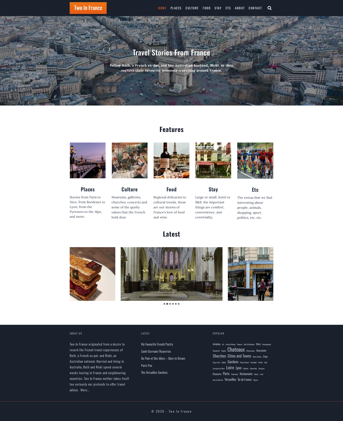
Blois (258, 344)
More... (85, 390)
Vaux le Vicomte (218, 379)
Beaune (239, 344)
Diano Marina (257, 356)
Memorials (253, 368)
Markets (245, 368)
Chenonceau (250, 350)
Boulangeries (266, 344)
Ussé (261, 374)
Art (223, 344)
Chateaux (236, 349)
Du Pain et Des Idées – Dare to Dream (163, 358)
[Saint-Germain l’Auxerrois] (171, 274)
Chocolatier (261, 350)
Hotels (260, 362)
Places (176, 8)
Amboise (216, 344)
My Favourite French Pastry (157, 344)
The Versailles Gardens (154, 372)
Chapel (223, 350)
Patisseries (234, 374)
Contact (255, 8)
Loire (230, 367)
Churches (219, 355)
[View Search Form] (269, 8)
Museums (217, 374)
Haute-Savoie (244, 362)
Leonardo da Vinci (219, 368)
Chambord (216, 350)
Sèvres (256, 374)
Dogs (265, 356)
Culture (192, 8)
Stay (218, 8)
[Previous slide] (75, 274)
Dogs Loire (216, 362)
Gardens (233, 361)
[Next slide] (267, 274)
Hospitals (253, 362)
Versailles (230, 379)
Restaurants (246, 373)
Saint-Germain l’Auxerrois (156, 351)
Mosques (262, 368)
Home (162, 8)
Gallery (224, 362)
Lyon (239, 367)
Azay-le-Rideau (230, 344)
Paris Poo (146, 365)
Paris (226, 373)
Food (207, 8)
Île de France (245, 379)
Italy (265, 362)
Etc (228, 8)
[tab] (164, 304)
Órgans (255, 379)
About (240, 8)
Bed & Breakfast (249, 344)
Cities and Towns (239, 355)
